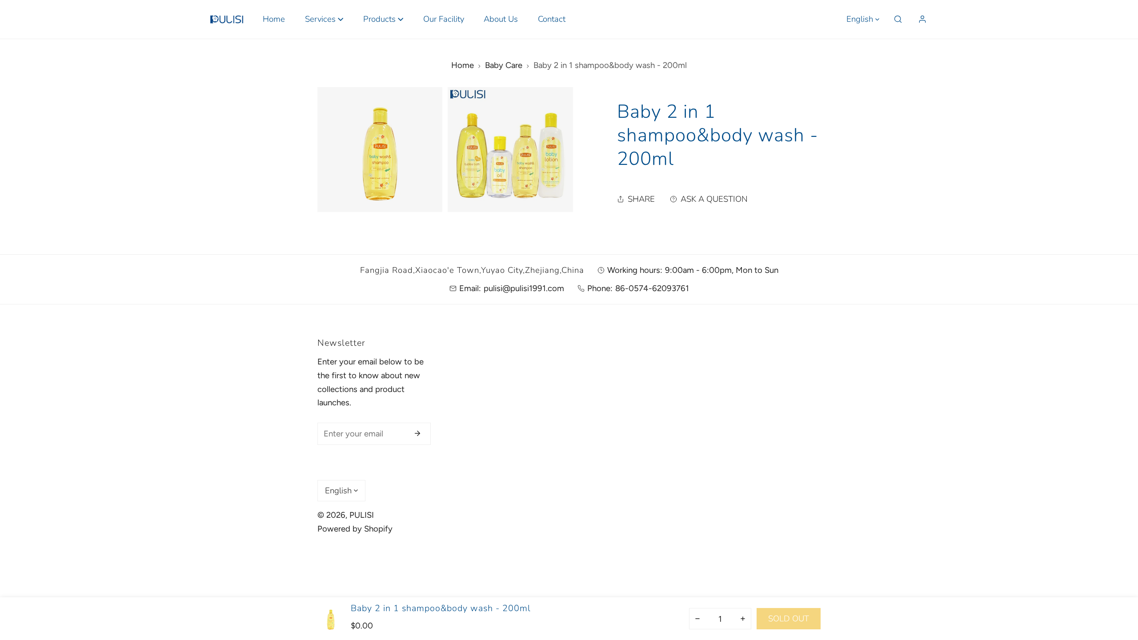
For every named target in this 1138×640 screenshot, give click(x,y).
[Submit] (417, 433)
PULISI (361, 515)
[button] (324, 19)
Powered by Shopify (355, 529)
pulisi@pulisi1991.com (524, 288)
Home (462, 65)
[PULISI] (226, 19)
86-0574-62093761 (652, 288)
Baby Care (503, 65)
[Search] (898, 19)
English (859, 19)
